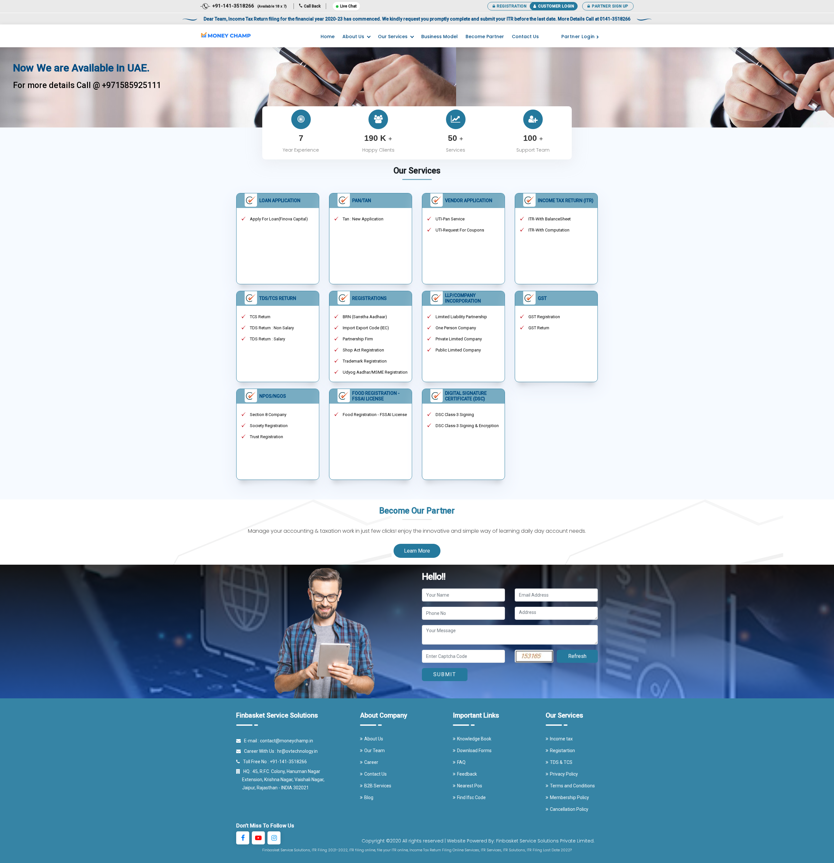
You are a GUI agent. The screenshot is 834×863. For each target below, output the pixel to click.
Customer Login (556, 6)
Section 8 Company (268, 414)
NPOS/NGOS (272, 396)
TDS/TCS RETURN (277, 298)
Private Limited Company (459, 338)
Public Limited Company (458, 350)
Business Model (439, 36)
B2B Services (377, 785)
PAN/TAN (361, 200)
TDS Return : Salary (267, 338)
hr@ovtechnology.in (297, 751)
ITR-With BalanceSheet (549, 218)
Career (371, 762)
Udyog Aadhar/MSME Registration (375, 372)
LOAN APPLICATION (279, 200)
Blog (368, 797)
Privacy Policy (564, 774)
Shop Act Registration (363, 350)
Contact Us (525, 36)
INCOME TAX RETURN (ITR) (566, 200)
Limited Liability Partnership (461, 316)
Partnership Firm (358, 338)
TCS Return (260, 316)
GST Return (538, 327)
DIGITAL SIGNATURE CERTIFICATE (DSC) (466, 396)
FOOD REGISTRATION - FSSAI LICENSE (376, 396)
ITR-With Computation (548, 230)
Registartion (562, 750)
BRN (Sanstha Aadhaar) (365, 316)
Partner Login (578, 36)
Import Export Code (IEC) (366, 327)
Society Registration (269, 425)
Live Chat (348, 6)
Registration (511, 6)
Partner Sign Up (610, 6)
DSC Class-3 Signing (455, 414)
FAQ (461, 762)
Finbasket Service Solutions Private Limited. (545, 841)
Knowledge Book (474, 738)
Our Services (393, 36)
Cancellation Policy (569, 809)
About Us (353, 36)
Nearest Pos (469, 785)
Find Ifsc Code (471, 797)
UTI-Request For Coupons (460, 230)
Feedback (467, 774)
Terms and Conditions (572, 785)
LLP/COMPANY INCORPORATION (463, 298)
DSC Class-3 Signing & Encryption (467, 425)
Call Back (312, 6)
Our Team (374, 750)
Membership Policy (569, 797)
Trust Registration (266, 436)
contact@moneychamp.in (286, 740)
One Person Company (456, 327)
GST (542, 298)
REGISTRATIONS (369, 298)
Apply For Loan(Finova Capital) (279, 218)
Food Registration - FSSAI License (375, 414)
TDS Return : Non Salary (272, 327)
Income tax (561, 738)
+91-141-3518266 (288, 761)
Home (328, 36)
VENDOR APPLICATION (468, 200)
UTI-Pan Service (450, 218)
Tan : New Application (363, 218)
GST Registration (544, 316)
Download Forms (474, 750)
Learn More (417, 551)
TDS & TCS (561, 762)
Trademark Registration (365, 361)
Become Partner (485, 36)
